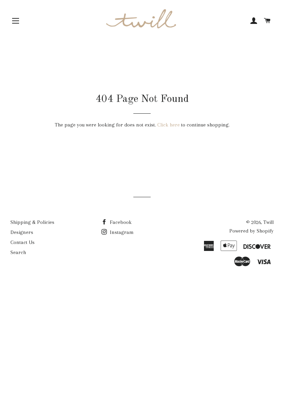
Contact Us (22, 242)
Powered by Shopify (251, 231)
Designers (21, 232)
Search (18, 252)
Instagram (121, 232)
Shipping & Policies (32, 222)
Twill (268, 222)
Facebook (120, 222)
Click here (168, 125)
